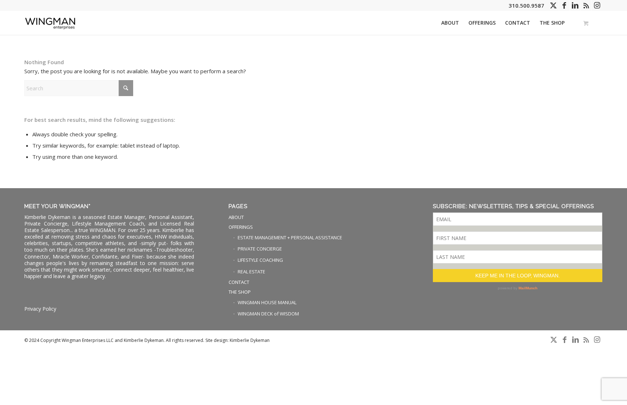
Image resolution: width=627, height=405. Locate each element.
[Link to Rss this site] (586, 5)
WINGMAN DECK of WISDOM (268, 313)
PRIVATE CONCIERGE (260, 248)
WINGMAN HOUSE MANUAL (267, 302)
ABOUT (236, 217)
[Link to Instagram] (597, 5)
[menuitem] (450, 23)
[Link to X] (553, 5)
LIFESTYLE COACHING (260, 260)
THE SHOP (240, 292)
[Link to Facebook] (564, 5)
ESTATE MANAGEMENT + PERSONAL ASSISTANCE (290, 237)
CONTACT (239, 282)
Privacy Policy (40, 308)
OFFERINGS (241, 227)
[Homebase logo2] (50, 23)
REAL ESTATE (251, 271)
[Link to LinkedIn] (575, 5)
